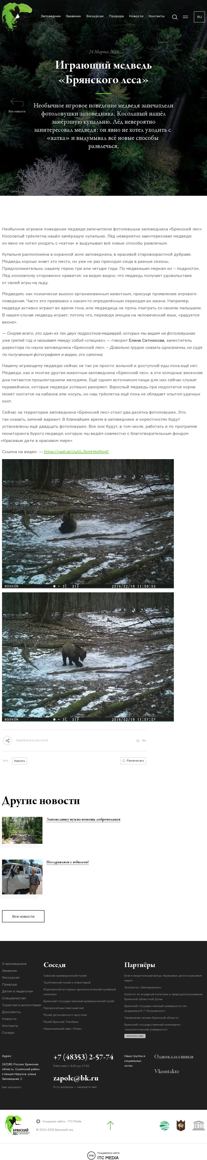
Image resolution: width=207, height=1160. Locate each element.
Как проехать (11, 1087)
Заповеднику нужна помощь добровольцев (83, 819)
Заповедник (51, 16)
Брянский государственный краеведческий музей (78, 1001)
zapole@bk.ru (75, 1079)
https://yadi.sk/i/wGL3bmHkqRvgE (76, 451)
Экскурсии (95, 16)
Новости (136, 16)
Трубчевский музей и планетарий (66, 982)
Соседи (8, 1032)
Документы (11, 1012)
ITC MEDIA (108, 1155)
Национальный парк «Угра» (62, 1028)
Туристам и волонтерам (21, 1005)
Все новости (23, 916)
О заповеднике (14, 964)
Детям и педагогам (17, 991)
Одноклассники (173, 1057)
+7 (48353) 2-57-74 (83, 1058)
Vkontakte (167, 1072)
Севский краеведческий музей (65, 975)
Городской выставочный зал (63, 1008)
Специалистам (14, 998)
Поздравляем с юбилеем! (67, 862)
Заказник (73, 16)
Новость (19, 760)
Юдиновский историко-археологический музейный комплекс (79, 992)
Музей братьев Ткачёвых (61, 1021)
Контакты (157, 16)
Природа (116, 16)
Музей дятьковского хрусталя (65, 1014)
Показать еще (135, 1036)
